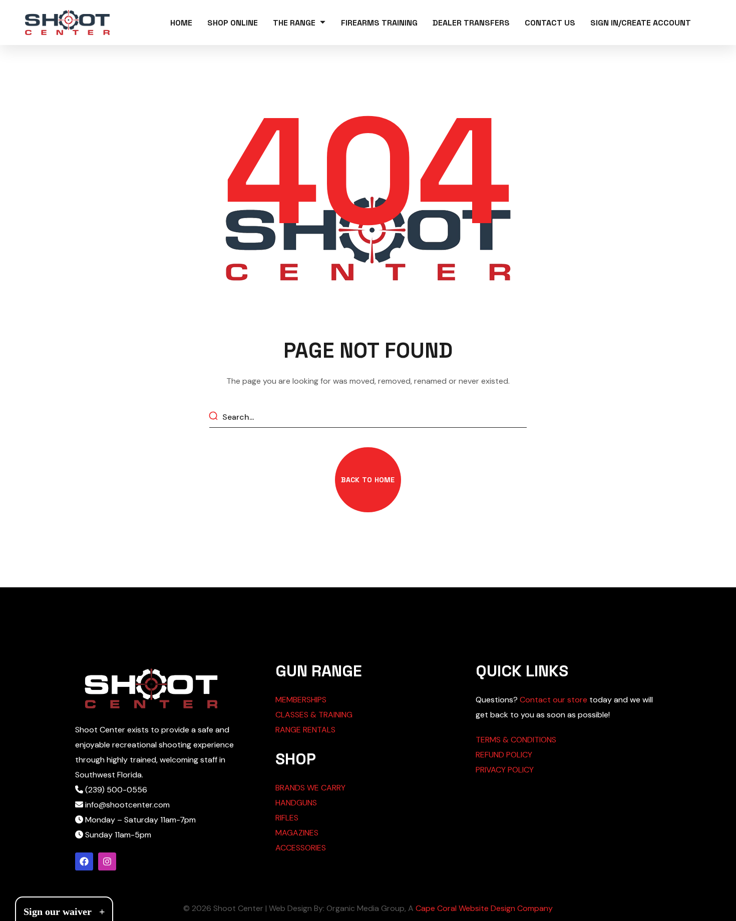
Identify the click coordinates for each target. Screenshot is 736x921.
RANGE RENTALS (305, 729)
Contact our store (553, 699)
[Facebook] (84, 861)
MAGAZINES (296, 832)
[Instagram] (107, 861)
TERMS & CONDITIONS (516, 739)
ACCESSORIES (300, 847)
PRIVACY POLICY (505, 769)
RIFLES (286, 817)
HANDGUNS (296, 802)
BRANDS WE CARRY (310, 787)
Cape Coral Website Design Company (484, 908)
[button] (368, 479)
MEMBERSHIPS (300, 699)
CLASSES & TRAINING (313, 714)
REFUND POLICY (504, 754)
